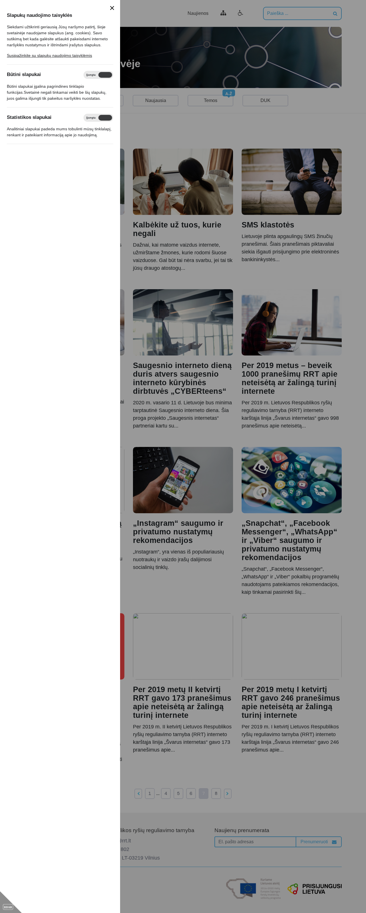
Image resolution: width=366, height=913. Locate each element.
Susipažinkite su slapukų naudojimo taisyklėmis (49, 55)
